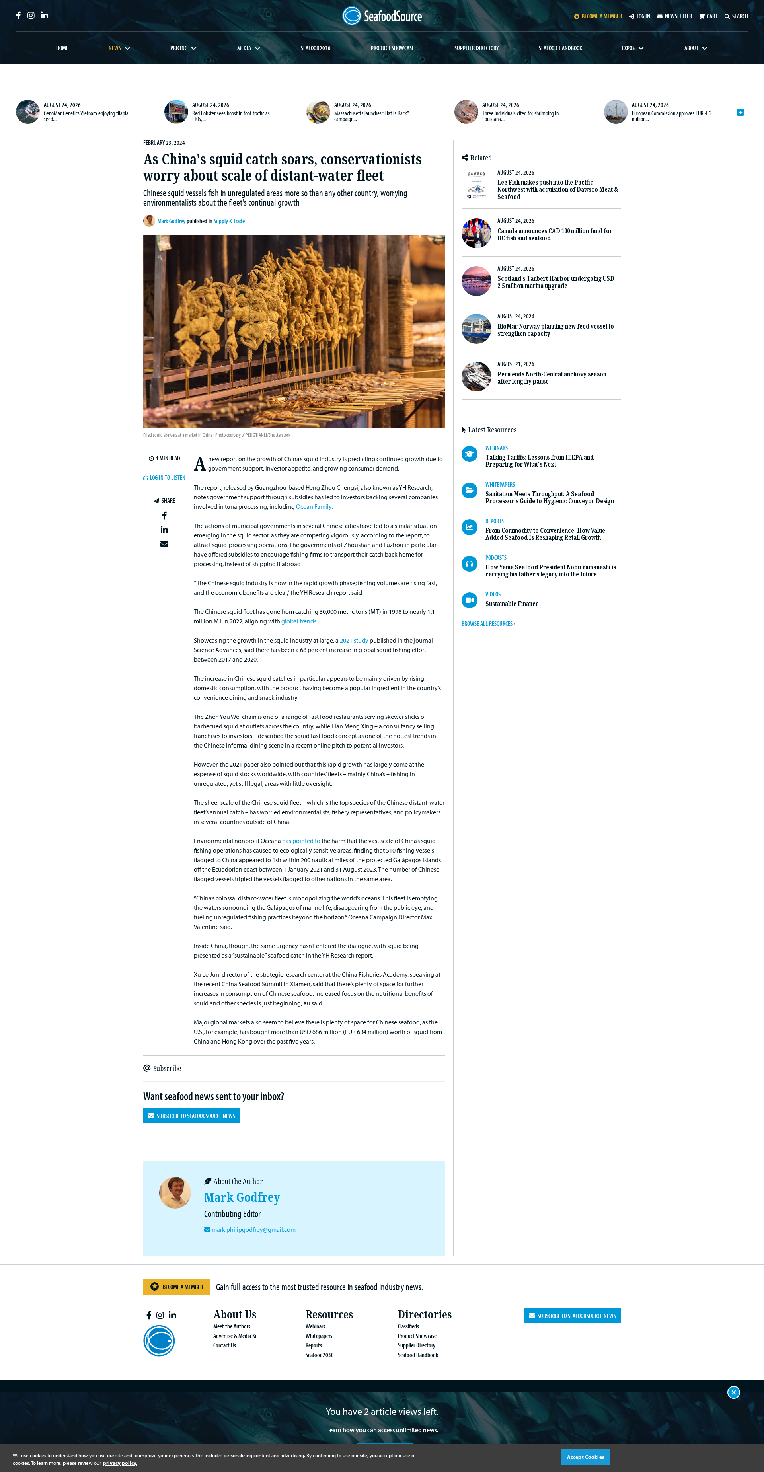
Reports (314, 1345)
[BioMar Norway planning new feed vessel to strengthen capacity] (476, 329)
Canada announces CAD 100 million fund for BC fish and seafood (554, 234)
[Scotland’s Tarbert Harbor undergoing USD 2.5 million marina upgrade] (476, 281)
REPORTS (494, 521)
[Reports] (473, 527)
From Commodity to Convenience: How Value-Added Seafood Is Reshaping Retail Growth (546, 534)
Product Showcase (392, 48)
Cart (712, 16)
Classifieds (408, 1326)
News (115, 48)
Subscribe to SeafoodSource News (194, 1116)
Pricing (178, 48)
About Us (234, 1314)
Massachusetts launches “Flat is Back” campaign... (371, 116)
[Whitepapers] (473, 490)
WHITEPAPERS (500, 484)
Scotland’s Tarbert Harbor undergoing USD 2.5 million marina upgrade (555, 282)
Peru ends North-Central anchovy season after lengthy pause (551, 378)
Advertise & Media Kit (235, 1336)
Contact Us (224, 1345)
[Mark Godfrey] (150, 221)
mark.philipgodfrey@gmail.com (254, 1229)
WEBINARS (496, 448)
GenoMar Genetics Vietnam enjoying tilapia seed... (86, 116)
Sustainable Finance (512, 603)
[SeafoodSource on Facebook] (18, 15)
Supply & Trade (229, 221)
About (691, 48)
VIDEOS (493, 594)
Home (62, 48)
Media (244, 48)
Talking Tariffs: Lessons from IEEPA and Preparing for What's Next (539, 461)
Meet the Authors (231, 1326)
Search (740, 16)
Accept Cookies (585, 1457)
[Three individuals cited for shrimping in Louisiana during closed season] (466, 112)
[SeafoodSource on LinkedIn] (44, 15)
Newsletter (678, 16)
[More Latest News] (740, 112)
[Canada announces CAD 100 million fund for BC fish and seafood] (476, 233)
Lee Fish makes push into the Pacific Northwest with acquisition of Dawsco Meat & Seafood (557, 189)
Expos (628, 48)
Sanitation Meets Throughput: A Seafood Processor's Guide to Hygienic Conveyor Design (549, 497)
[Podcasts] (473, 564)
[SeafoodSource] (382, 15)
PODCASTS (496, 557)
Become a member (602, 16)
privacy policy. (120, 1463)
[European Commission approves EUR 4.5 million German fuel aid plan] (616, 112)
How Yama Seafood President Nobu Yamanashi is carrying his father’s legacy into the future (550, 571)
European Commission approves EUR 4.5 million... (671, 116)
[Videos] (473, 600)
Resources (329, 1314)
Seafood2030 (316, 48)
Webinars (315, 1326)
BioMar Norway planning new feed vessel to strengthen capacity (555, 330)
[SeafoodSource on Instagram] (31, 15)
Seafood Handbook (560, 48)
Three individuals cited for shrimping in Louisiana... (520, 116)
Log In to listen (167, 477)
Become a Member (183, 1287)
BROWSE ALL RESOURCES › (488, 623)
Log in (643, 16)
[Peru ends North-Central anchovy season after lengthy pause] (476, 376)
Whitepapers (319, 1336)
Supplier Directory (476, 48)
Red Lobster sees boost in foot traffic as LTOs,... (231, 116)
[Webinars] (473, 454)
